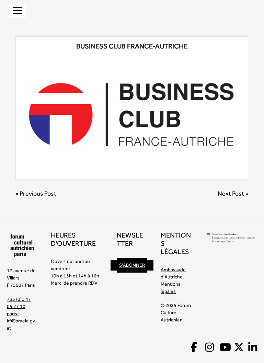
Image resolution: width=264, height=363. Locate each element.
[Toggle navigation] (17, 10)
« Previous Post (35, 193)
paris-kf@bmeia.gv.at (21, 321)
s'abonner (132, 265)
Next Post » (233, 193)
